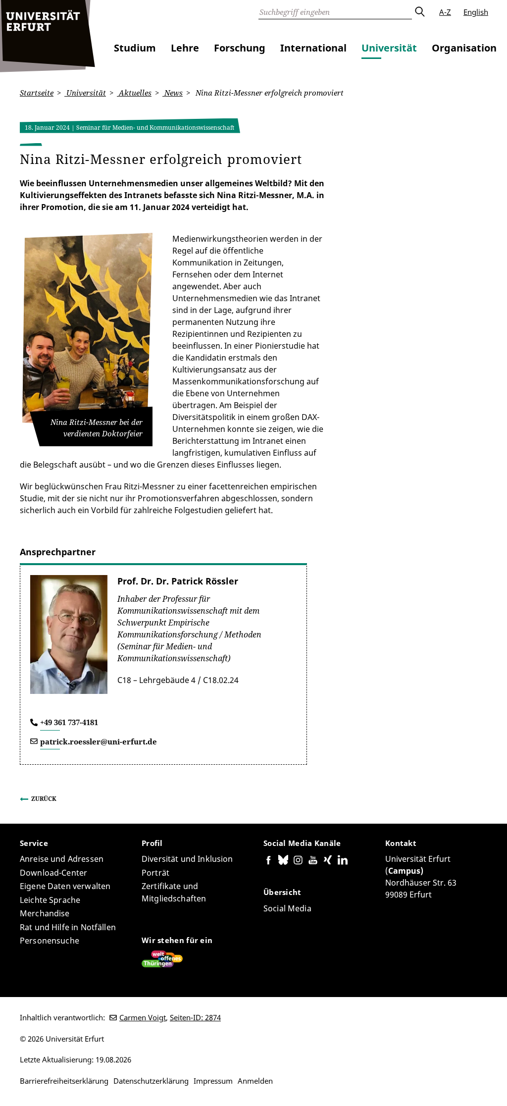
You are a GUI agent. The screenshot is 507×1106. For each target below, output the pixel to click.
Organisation (464, 47)
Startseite (36, 93)
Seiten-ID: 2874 (195, 1017)
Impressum (213, 1081)
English (475, 12)
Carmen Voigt (142, 1017)
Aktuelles (134, 93)
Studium (135, 47)
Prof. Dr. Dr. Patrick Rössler (177, 581)
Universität (389, 47)
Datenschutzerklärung (151, 1081)
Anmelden (255, 1081)
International (313, 47)
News (172, 93)
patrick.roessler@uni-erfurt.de (98, 741)
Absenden (419, 11)
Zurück (43, 798)
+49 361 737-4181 (69, 722)
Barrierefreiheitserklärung (64, 1081)
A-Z (445, 12)
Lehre (185, 47)
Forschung (239, 47)
